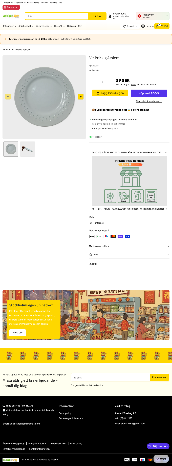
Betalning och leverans (71, 418)
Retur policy (65, 413)
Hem (5, 49)
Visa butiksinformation (105, 128)
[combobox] (65, 16)
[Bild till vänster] (8, 96)
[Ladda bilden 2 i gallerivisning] (27, 148)
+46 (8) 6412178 (24, 405)
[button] (161, 26)
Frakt (134, 84)
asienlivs (34, 459)
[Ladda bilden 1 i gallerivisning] (10, 148)
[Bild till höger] (80, 96)
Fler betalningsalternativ (149, 101)
